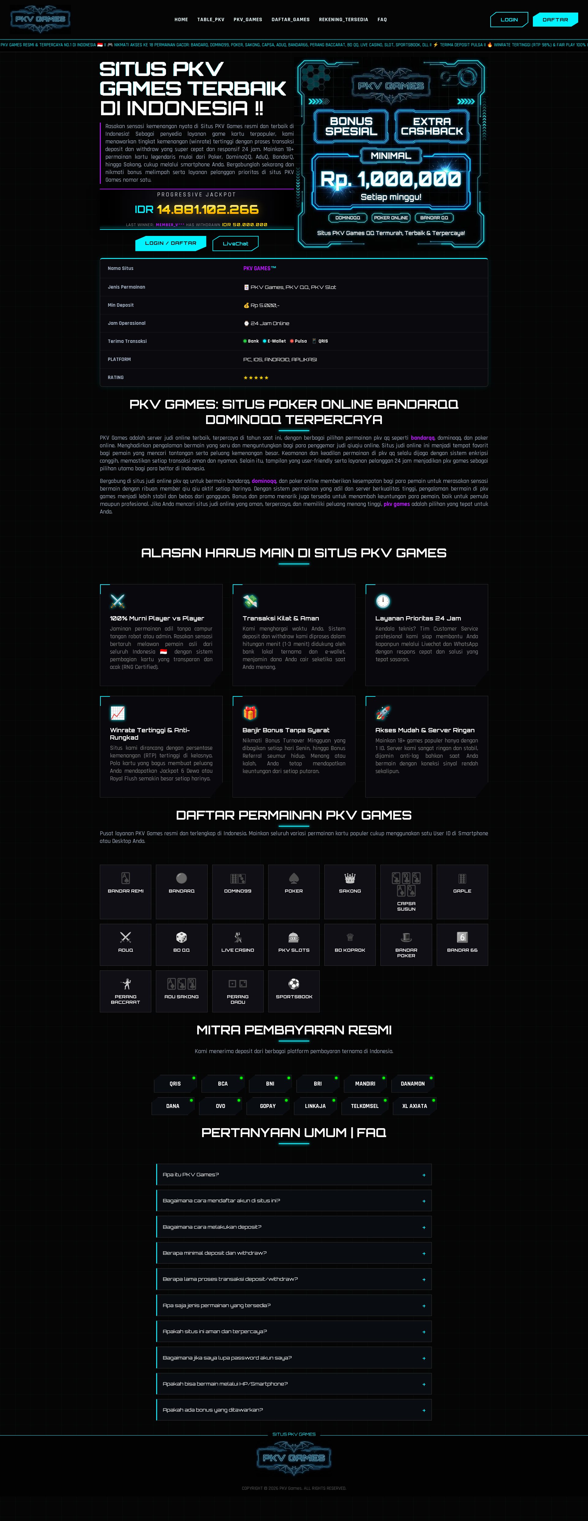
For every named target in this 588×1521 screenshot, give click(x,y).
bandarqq (423, 438)
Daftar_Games (291, 19)
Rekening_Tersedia (343, 19)
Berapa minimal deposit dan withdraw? (215, 1253)
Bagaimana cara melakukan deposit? (212, 1227)
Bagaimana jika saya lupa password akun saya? (227, 1358)
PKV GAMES (257, 268)
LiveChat (235, 244)
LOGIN (509, 20)
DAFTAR (555, 20)
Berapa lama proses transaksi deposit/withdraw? (230, 1279)
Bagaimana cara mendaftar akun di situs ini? (221, 1200)
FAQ (382, 19)
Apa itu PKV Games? (191, 1174)
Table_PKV (210, 19)
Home (181, 19)
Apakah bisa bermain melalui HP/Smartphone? (225, 1384)
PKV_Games (248, 19)
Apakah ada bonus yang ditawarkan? (213, 1410)
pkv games (397, 504)
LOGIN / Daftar (171, 243)
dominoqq (264, 481)
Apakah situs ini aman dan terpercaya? (215, 1331)
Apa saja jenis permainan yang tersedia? (217, 1305)
